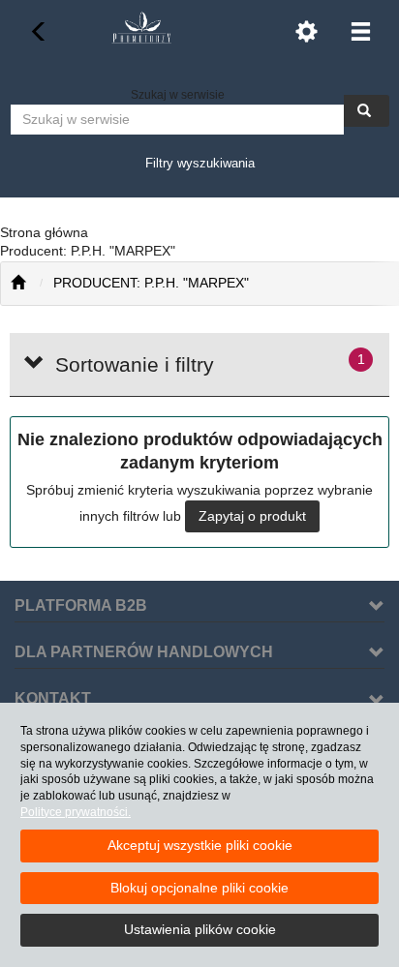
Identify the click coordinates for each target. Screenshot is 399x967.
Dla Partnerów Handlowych (144, 652)
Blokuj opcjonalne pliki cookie (199, 887)
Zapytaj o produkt (252, 516)
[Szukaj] (366, 111)
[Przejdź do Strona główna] (18, 283)
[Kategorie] (360, 31)
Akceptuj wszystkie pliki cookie (199, 845)
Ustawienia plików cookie (200, 929)
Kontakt (53, 698)
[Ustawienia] (306, 31)
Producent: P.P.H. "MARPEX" (151, 282)
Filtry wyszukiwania (200, 163)
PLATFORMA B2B (81, 605)
